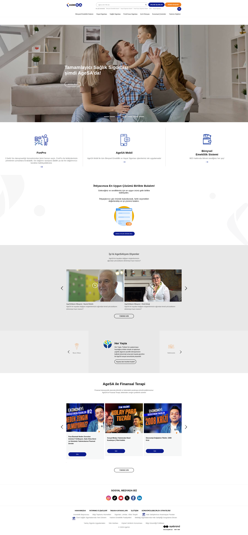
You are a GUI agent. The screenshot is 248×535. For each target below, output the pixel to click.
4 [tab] (124, 116)
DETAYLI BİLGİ (73, 84)
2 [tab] (112, 116)
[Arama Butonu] (146, 5)
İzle (77, 454)
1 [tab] (106, 116)
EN (179, 9)
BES (150, 8)
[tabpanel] (124, 73)
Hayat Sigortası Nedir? (127, 8)
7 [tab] (141, 116)
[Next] (66, 462)
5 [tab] (129, 116)
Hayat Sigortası (157, 8)
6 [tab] (135, 116)
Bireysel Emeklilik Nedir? (112, 8)
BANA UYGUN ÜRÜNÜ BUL (124, 233)
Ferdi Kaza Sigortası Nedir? (141, 8)
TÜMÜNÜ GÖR (124, 316)
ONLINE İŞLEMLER (156, 4)
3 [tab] (118, 116)
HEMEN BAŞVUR (173, 4)
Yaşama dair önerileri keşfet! (125, 361)
